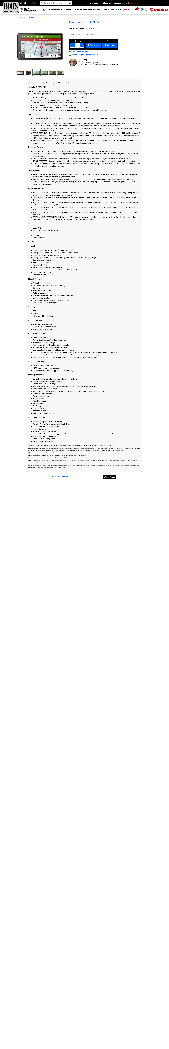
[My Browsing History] (146, 10)
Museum (105, 10)
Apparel (76, 10)
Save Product (111, 41)
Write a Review (109, 477)
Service (86, 10)
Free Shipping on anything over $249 (85, 55)
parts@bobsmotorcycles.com (106, 64)
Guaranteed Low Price (79, 52)
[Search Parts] (70, 3)
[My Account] (142, 10)
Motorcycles (54, 10)
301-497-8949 (86, 64)
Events (96, 10)
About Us (115, 10)
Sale (127, 10)
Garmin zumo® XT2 (28, 18)
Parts (66, 10)
